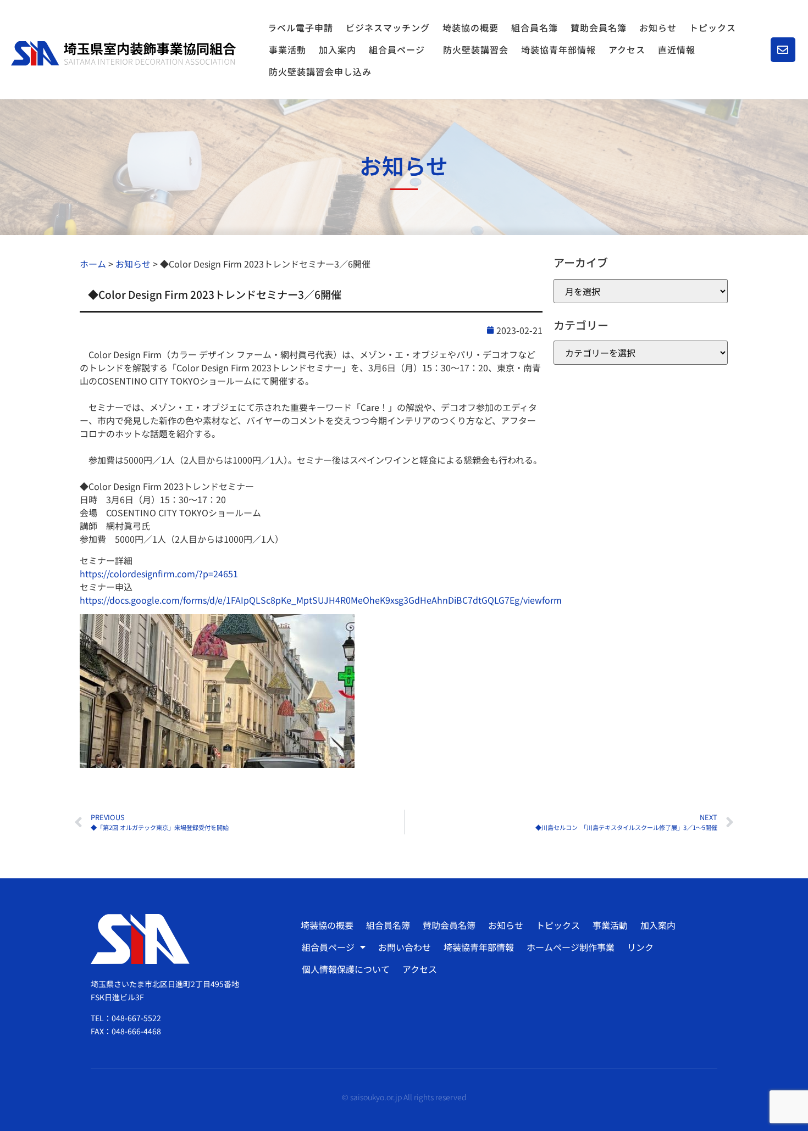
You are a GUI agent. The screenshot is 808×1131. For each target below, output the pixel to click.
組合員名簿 (534, 27)
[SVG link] (123, 53)
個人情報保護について (346, 969)
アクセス (626, 49)
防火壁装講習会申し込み (320, 71)
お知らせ (658, 27)
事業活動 (287, 49)
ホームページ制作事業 (571, 947)
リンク (640, 947)
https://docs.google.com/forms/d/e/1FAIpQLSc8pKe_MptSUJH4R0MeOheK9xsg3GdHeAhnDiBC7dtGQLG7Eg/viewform (321, 599)
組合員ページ (397, 49)
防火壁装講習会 (475, 49)
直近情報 (676, 49)
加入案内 (337, 49)
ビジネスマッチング (388, 27)
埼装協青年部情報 (558, 49)
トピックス (712, 27)
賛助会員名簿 (599, 27)
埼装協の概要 (470, 27)
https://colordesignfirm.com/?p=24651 (159, 573)
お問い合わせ (404, 947)
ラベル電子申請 (300, 27)
